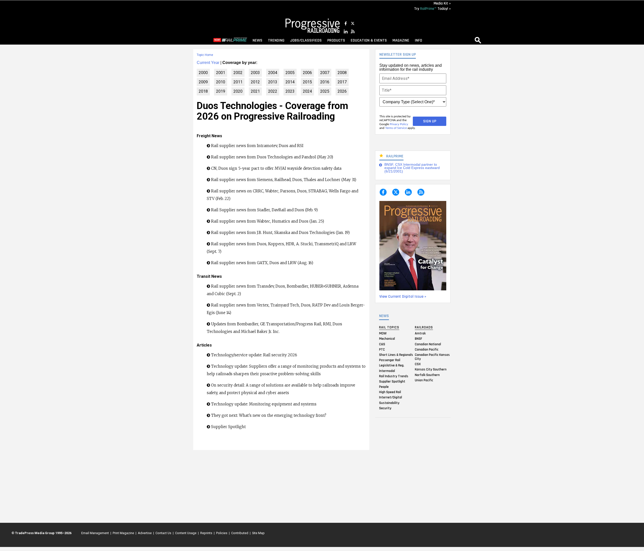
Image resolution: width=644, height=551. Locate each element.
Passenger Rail (389, 360)
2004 (272, 72)
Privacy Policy (399, 124)
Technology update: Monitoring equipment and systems (263, 404)
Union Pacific (424, 380)
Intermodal (387, 370)
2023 (290, 91)
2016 (324, 82)
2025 (324, 91)
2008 (342, 72)
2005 (290, 72)
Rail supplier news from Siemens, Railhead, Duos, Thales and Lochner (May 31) (283, 179)
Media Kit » (442, 3)
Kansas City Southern (431, 369)
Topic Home (205, 55)
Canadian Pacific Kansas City (432, 356)
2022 (272, 91)
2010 (220, 82)
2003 (255, 72)
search (478, 40)
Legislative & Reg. (391, 365)
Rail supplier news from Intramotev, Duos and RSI (257, 145)
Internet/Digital (390, 397)
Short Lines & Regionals (396, 354)
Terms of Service (396, 127)
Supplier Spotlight (392, 381)
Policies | (222, 533)
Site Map (258, 533)
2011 (238, 82)
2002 (238, 72)
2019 (220, 91)
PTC (382, 349)
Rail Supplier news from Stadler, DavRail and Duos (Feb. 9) (264, 210)
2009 (203, 82)
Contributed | (240, 533)
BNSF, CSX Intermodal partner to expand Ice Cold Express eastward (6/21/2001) (412, 168)
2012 (255, 82)
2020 (238, 91)
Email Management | (95, 533)
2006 (307, 72)
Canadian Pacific (426, 349)
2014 (290, 82)
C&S (382, 344)
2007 (324, 72)
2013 (272, 82)
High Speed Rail (390, 392)
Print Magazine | (123, 533)
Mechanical (387, 338)
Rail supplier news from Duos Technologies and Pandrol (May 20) (272, 157)
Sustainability (389, 402)
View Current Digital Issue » (402, 296)
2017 (342, 82)
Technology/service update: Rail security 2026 (254, 355)
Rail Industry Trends (393, 376)
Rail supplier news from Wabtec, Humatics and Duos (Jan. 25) (267, 221)
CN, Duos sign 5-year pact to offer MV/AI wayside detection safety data (276, 168)
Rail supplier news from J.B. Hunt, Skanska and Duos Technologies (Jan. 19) (280, 232)
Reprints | (207, 533)
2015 (307, 82)
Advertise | (145, 533)
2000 (203, 72)
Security (385, 408)
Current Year (208, 62)
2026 (342, 91)
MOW (382, 333)
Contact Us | (164, 533)
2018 (203, 91)
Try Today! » (432, 9)
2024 (307, 91)
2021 (255, 91)
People (384, 387)
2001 (220, 72)
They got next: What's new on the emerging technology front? (268, 415)
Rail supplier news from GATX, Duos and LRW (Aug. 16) (262, 262)
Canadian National (428, 344)
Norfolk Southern (427, 374)
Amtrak (420, 333)
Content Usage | (186, 533)
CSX (418, 364)
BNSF (418, 338)
